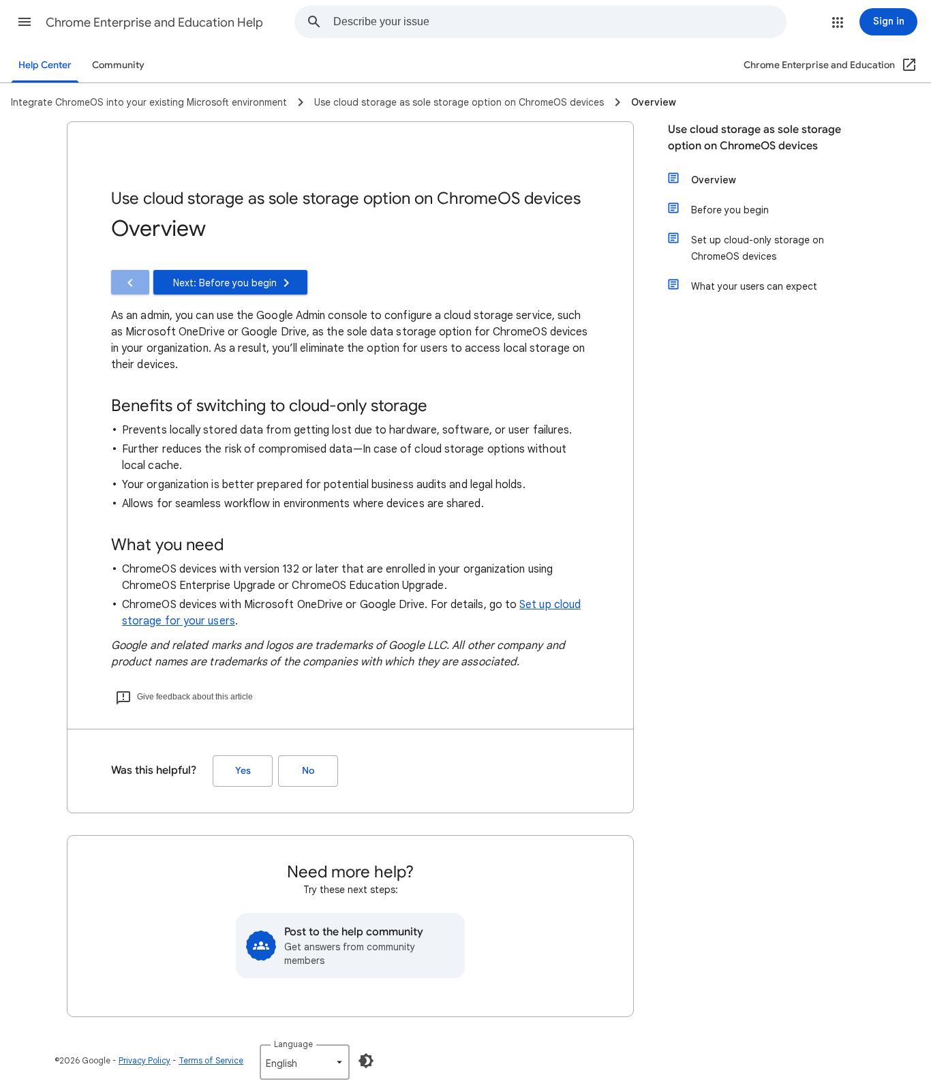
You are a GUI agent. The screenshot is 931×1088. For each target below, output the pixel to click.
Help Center (45, 65)
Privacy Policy (144, 1060)
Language (293, 1044)
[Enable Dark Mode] (366, 1060)
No (308, 770)
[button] (24, 21)
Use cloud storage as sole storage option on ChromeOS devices (754, 138)
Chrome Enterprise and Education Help (154, 22)
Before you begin (730, 210)
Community (118, 65)
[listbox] (305, 1062)
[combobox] (559, 21)
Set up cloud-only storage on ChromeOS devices (757, 248)
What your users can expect (754, 286)
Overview (713, 180)
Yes (243, 770)
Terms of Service (211, 1060)
